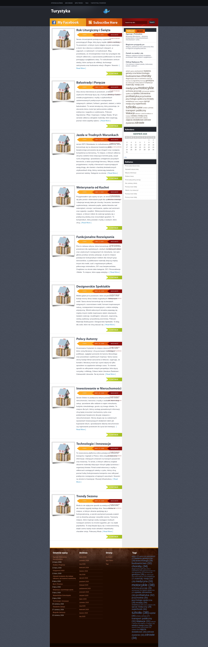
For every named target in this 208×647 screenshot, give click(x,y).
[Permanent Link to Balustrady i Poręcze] (90, 82)
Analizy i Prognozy (59, 565)
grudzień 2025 (84, 581)
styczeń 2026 (83, 578)
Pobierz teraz (129, 176)
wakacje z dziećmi (140, 113)
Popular (130, 31)
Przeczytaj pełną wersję (133, 180)
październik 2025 (85, 588)
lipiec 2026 (83, 557)
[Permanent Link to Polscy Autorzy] (87, 339)
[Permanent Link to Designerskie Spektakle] (93, 286)
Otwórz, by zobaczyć (131, 190)
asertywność (139, 71)
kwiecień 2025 (84, 609)
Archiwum (68, 3)
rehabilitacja (130, 101)
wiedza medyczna (139, 116)
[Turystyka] (75, 11)
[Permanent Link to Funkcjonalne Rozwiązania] (95, 237)
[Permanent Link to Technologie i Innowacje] (93, 443)
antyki (128, 71)
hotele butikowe (139, 82)
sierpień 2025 (83, 595)
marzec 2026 (83, 571)
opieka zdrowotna (141, 93)
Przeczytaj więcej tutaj (132, 166)
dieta (136, 78)
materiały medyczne (135, 85)
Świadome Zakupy (59, 607)
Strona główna (57, 3)
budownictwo (133, 76)
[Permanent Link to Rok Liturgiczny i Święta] (93, 30)
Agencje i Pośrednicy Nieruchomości (60, 558)
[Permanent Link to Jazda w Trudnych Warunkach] (97, 135)
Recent (140, 31)
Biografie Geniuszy (59, 612)
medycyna (132, 88)
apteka (132, 71)
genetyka (150, 80)
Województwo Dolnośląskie (62, 595)
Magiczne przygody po (135, 44)
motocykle (146, 88)
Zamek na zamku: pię (134, 53)
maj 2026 (82, 564)
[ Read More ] (104, 121)
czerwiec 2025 (84, 602)
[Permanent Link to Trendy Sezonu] (87, 496)
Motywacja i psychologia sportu (63, 590)
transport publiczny (136, 110)
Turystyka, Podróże (98, 3)
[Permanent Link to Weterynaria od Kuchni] (92, 187)
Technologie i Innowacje (61, 601)
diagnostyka (130, 78)
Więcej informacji (130, 173)
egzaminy (136, 81)
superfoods (140, 103)
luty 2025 (82, 616)
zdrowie (139, 122)
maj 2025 (82, 606)
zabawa (145, 117)
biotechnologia (142, 73)
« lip (125, 157)
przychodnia (145, 96)
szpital (139, 107)
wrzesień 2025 (84, 592)
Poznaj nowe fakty (131, 187)
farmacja (142, 80)
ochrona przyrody (134, 91)
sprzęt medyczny (141, 607)
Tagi (86, 3)
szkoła (131, 107)
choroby (146, 76)
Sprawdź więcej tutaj (132, 169)
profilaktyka (132, 96)
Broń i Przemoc (58, 584)
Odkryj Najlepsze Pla (134, 62)
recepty (150, 99)
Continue (113, 73)
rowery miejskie (139, 101)
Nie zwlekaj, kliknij (131, 183)
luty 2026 (82, 574)
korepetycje (149, 83)
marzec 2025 (83, 613)
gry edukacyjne (130, 82)
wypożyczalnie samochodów (134, 117)
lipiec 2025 (83, 599)
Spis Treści (79, 3)
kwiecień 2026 (84, 567)
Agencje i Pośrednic (134, 34)
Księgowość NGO (58, 570)
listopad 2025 (83, 585)
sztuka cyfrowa (148, 108)
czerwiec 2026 (84, 560)
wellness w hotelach (147, 623)
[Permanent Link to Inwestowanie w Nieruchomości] (98, 388)
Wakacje (130, 113)
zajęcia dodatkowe (135, 120)
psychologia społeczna (136, 99)
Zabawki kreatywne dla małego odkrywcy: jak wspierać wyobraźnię (64, 577)
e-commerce (142, 78)
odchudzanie (145, 91)
